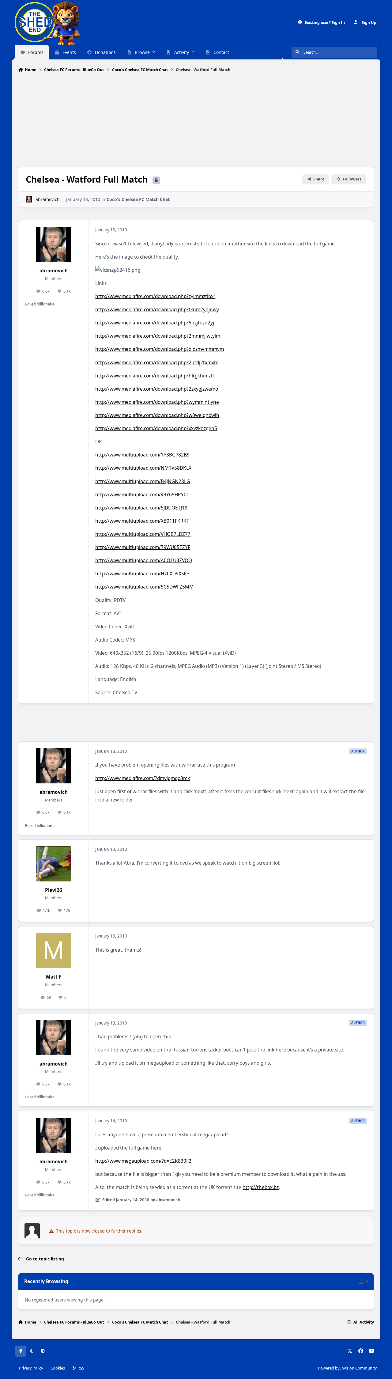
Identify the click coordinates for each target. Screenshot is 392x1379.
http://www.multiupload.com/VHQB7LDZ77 (142, 534)
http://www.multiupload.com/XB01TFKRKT (142, 521)
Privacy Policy (31, 1368)
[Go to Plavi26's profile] (53, 863)
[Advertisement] (196, 120)
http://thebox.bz (261, 1187)
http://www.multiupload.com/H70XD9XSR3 (142, 573)
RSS (80, 1368)
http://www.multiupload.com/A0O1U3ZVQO (143, 560)
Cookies (58, 1368)
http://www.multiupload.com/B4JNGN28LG (142, 481)
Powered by (347, 1368)
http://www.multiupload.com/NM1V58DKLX (143, 468)
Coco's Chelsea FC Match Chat (138, 199)
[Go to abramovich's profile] (29, 199)
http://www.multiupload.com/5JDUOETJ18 (141, 508)
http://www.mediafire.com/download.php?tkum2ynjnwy (157, 309)
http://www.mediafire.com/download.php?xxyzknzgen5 (156, 428)
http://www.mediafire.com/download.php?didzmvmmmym (159, 349)
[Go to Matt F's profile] (53, 950)
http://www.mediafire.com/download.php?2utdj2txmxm (156, 362)
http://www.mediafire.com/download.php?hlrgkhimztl (154, 376)
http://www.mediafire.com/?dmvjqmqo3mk (142, 778)
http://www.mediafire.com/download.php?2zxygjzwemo (156, 389)
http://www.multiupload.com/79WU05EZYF (142, 547)
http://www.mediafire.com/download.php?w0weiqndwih (157, 415)
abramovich (48, 199)
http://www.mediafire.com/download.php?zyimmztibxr (155, 296)
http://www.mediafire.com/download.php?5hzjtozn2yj (154, 323)
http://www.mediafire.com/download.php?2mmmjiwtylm (157, 336)
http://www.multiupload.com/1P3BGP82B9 (142, 455)
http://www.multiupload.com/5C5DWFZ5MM (144, 587)
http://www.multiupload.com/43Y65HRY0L (142, 494)
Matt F (53, 977)
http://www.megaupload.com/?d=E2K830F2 (143, 1161)
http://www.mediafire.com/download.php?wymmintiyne (157, 402)
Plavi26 (53, 890)
